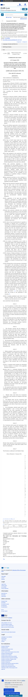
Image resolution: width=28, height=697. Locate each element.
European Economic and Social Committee (9, 657)
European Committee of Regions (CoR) (8, 659)
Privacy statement (4, 588)
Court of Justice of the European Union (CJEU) (10, 651)
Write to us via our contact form (7, 625)
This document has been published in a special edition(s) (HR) (14, 35)
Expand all (19, 41)
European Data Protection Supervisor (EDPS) (9, 663)
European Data (4, 601)
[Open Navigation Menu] (2, 14)
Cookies (2, 641)
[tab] (14, 44)
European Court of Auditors (6, 654)
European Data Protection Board (7, 664)
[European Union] (4, 615)
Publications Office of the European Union (9, 667)
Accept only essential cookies (12, 693)
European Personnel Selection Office (8, 666)
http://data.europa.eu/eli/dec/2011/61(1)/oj (12, 39)
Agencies (3, 669)
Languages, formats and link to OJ (10, 44)
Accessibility (3, 587)
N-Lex (2, 609)
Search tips (9, 17)
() (9, 89)
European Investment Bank (6, 660)
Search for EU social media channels (8, 632)
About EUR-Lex (4, 593)
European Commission (5, 650)
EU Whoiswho (4, 605)
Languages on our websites (6, 637)
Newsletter (3, 594)
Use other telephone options (6, 624)
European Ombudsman (5, 662)
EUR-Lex (5, 8)
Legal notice (3, 584)
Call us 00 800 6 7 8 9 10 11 (6, 622)
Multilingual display (7, 46)
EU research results (5, 604)
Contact (2, 577)
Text (4, 49)
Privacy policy (4, 638)
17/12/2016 (7, 38)
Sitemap (3, 579)
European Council (4, 647)
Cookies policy (4, 585)
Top (4, 559)
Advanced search (23, 18)
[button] (14, 696)
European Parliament (5, 646)
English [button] (25, 5)
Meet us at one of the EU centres (7, 627)
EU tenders (3, 602)
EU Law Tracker (4, 611)
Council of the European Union (7, 649)
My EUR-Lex (19, 5)
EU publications (4, 606)
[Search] (26, 15)
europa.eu (10, 617)
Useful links (3, 596)
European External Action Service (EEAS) (9, 656)
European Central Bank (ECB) (6, 653)
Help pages (3, 576)
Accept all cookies (9, 690)
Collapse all (25, 41)
